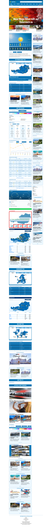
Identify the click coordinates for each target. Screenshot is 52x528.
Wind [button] (29, 426)
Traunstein (10, 316)
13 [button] (29, 75)
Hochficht (10, 315)
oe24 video (18, 0)
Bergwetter (12, 297)
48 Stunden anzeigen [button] (20, 177)
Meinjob (29, 0)
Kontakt (26, 517)
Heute (11, 52)
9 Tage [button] (28, 63)
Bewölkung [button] (22, 110)
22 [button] (14, 75)
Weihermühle (10, 249)
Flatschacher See (10, 251)
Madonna (25, 0)
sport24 (22, 0)
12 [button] (28, 75)
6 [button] (22, 75)
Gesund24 (27, 0)
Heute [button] (13, 63)
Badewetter (12, 229)
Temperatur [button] (24, 426)
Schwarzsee (10, 250)
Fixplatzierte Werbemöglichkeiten (26, 521)
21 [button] (13, 75)
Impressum (26, 518)
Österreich (20, 0)
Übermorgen (19, 52)
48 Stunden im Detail (16, 138)
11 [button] (27, 75)
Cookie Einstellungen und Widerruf (26, 524)
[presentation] (10, 20)
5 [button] (21, 75)
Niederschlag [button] (13, 110)
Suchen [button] (28, 299)
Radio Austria (35, 0)
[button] (20, 253)
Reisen (31, 0)
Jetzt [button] (10, 75)
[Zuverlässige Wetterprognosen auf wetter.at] (14, 2)
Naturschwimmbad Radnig (11, 252)
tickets (32, 0)
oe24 (15, 0)
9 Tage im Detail (24, 138)
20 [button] (12, 75)
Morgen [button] (20, 63)
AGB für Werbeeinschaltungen (26, 522)
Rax (9, 317)
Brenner (10, 314)
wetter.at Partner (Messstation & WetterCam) (26, 523)
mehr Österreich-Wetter (20, 81)
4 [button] (20, 75)
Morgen (15, 52)
